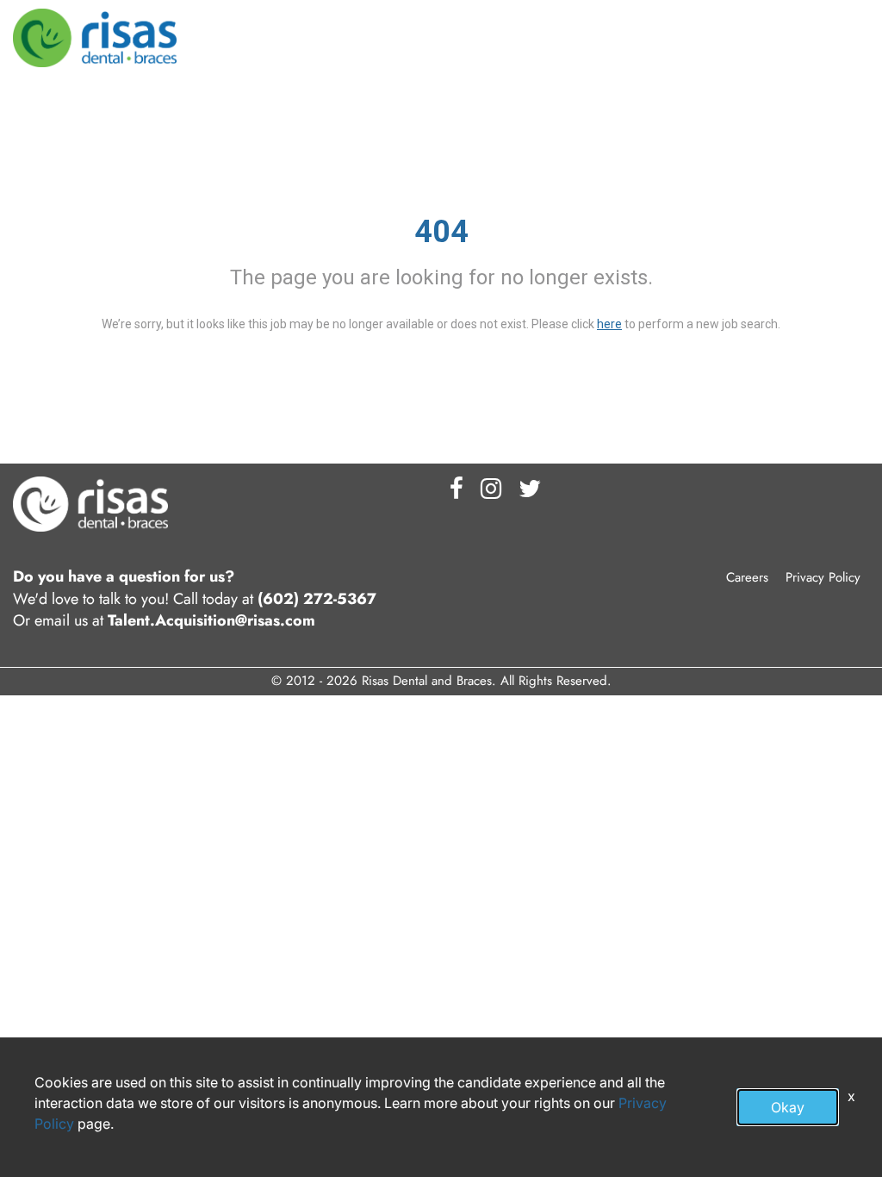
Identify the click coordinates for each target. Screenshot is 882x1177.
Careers (747, 578)
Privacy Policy (823, 578)
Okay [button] (787, 1107)
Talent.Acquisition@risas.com (211, 621)
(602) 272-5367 (317, 599)
